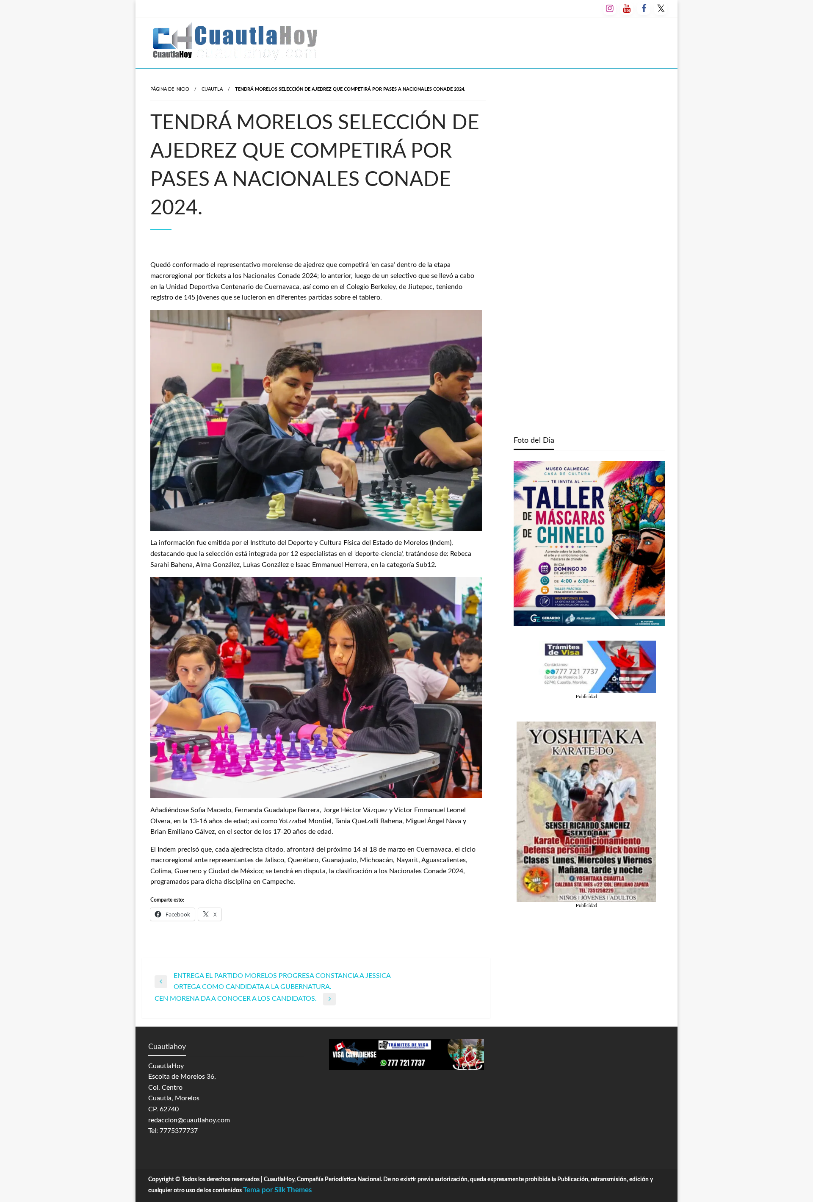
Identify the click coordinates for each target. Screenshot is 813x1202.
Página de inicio (169, 89)
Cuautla (212, 89)
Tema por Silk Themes (277, 1190)
